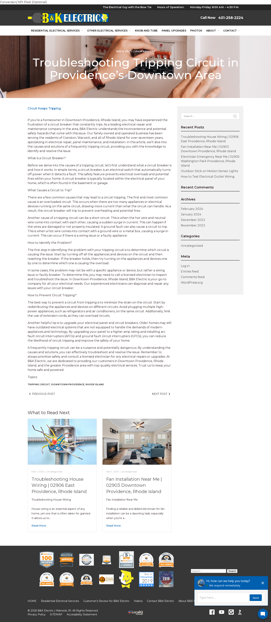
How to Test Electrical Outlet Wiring (207, 176)
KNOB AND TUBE (146, 30)
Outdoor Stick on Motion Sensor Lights (209, 171)
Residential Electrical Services (55, 30)
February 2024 (192, 209)
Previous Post (43, 394)
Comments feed (193, 277)
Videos (138, 601)
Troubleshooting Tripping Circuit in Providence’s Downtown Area (136, 68)
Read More (39, 525)
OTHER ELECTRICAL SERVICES (107, 30)
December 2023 (193, 220)
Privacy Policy (37, 614)
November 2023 (193, 225)
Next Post (159, 394)
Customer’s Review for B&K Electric (106, 601)
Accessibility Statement (82, 614)
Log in (185, 266)
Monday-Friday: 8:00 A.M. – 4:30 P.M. (214, 7)
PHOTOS (196, 30)
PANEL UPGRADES (174, 30)
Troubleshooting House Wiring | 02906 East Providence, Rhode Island (59, 485)
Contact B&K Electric (160, 601)
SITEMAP (56, 614)
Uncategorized (144, 51)
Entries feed (190, 271)
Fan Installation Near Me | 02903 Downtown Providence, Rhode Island (134, 485)
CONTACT (230, 30)
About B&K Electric (190, 601)
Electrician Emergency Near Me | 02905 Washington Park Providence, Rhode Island (210, 161)
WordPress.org (192, 282)
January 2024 (191, 214)
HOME (32, 601)
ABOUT (211, 30)
